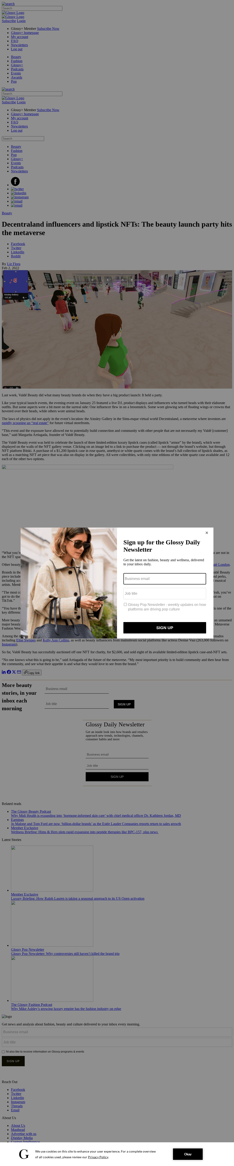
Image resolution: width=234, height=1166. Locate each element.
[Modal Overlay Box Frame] (117, 583)
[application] (117, 1154)
